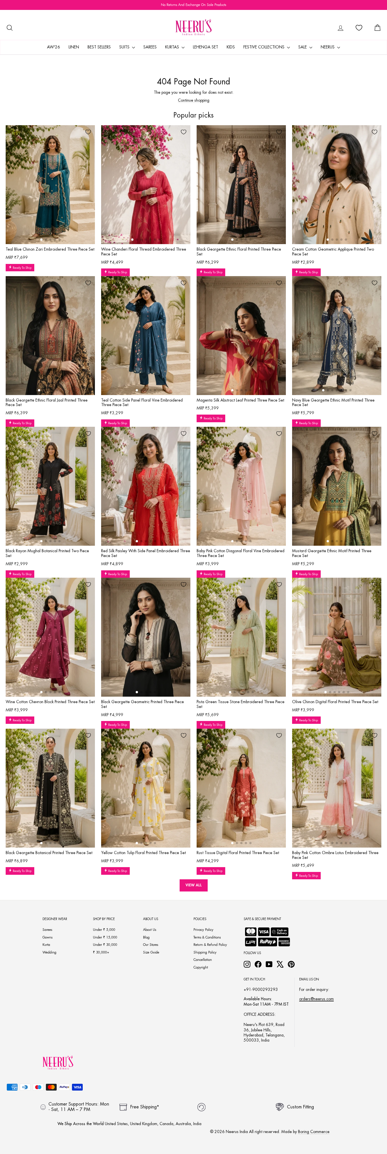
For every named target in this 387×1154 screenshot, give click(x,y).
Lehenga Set (205, 47)
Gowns (47, 937)
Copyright (201, 967)
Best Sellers (99, 47)
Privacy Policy (203, 929)
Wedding (49, 952)
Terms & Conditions (207, 937)
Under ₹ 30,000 (105, 944)
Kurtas (172, 47)
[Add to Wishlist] (88, 132)
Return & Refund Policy (210, 944)
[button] (41, 239)
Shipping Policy (205, 952)
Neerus (328, 47)
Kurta (46, 944)
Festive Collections (264, 47)
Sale (303, 47)
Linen (74, 47)
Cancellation (203, 959)
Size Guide (151, 952)
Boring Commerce (313, 1132)
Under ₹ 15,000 (105, 937)
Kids (231, 47)
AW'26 (53, 47)
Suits (125, 47)
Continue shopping (193, 100)
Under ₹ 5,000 (104, 929)
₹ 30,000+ (101, 952)
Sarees (150, 47)
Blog (146, 937)
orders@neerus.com (316, 999)
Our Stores (150, 944)
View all (194, 885)
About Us (149, 929)
